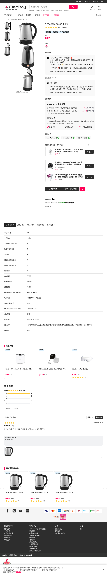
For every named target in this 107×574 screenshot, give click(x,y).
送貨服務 (32, 531)
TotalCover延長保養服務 (37, 529)
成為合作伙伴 (8, 533)
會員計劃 (7, 531)
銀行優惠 (37, 15)
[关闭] (103, 569)
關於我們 (7, 529)
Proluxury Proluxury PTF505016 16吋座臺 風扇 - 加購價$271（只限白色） (69, 151)
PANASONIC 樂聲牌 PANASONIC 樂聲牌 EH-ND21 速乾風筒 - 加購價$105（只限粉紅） (69, 176)
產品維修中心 (33, 546)
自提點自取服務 (34, 535)
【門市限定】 (8, 1)
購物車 (99, 9)
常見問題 (95, 1)
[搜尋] (73, 7)
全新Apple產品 (38, 10)
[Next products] (93, 145)
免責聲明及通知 (60, 533)
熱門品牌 (20, 15)
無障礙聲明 (33, 548)
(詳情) (62, 62)
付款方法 (32, 540)
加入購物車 (55, 189)
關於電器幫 (79, 1)
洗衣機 (48, 10)
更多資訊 (48, 206)
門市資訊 (7, 538)
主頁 (5, 19)
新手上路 (87, 1)
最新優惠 (28, 15)
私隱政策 (57, 531)
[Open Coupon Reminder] (6, 564)
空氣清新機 (66, 10)
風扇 (44, 10)
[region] (53, 569)
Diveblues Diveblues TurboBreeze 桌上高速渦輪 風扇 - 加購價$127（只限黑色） (69, 163)
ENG (101, 1)
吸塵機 (61, 10)
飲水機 (56, 10)
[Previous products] (88, 145)
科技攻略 (98, 15)
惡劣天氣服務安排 (35, 551)
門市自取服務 (33, 533)
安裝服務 (32, 538)
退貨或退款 (33, 542)
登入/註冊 (92, 9)
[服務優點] (54, 118)
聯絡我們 (7, 540)
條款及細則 (58, 529)
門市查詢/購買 (72, 189)
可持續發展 (8, 535)
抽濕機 (52, 10)
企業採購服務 (33, 544)
